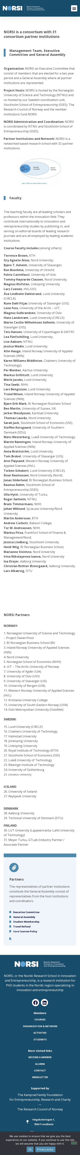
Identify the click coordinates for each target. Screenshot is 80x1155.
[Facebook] (35, 1002)
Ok (30, 1149)
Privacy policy (45, 1149)
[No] (74, 1143)
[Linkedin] (44, 1002)
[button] (74, 8)
